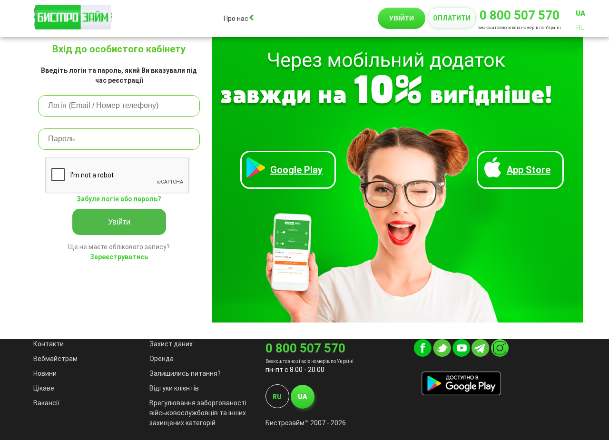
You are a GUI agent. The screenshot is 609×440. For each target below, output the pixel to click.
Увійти (119, 222)
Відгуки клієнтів (174, 388)
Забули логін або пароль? (119, 199)
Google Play (296, 170)
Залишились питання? (185, 373)
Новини (45, 373)
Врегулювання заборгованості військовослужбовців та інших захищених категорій (197, 413)
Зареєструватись (119, 257)
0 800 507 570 (520, 15)
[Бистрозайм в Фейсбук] (423, 354)
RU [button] (580, 27)
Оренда (161, 358)
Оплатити (452, 18)
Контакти (48, 344)
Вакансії (46, 403)
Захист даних (171, 344)
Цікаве (43, 388)
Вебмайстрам (55, 358)
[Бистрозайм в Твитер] (442, 354)
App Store (528, 170)
